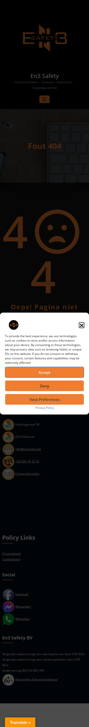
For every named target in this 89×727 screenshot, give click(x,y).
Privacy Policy (44, 408)
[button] (81, 324)
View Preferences (44, 399)
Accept (44, 372)
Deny (44, 385)
